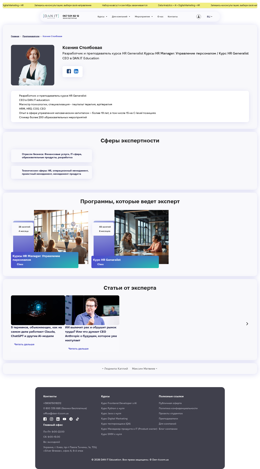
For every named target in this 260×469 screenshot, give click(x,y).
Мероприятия (142, 16)
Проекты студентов (171, 413)
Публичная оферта (170, 403)
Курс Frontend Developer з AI (119, 403)
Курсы (101, 16)
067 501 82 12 (71, 16)
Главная (15, 36)
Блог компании (168, 429)
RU (208, 16)
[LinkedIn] (58, 419)
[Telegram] (71, 419)
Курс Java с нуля (111, 413)
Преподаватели (30, 36)
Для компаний (119, 16)
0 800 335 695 (65, 408)
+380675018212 (52, 403)
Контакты (173, 16)
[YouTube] (64, 419)
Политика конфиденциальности (178, 408)
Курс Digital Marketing (114, 418)
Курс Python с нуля (112, 408)
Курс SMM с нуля (111, 434)
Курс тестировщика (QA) (116, 423)
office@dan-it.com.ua (56, 413)
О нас (160, 16)
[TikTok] (77, 419)
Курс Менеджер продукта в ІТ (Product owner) (129, 429)
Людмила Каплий (116, 368)
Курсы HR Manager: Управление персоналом (180, 53)
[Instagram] (51, 419)
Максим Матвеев (143, 368)
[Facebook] (45, 419)
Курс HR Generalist (234, 53)
